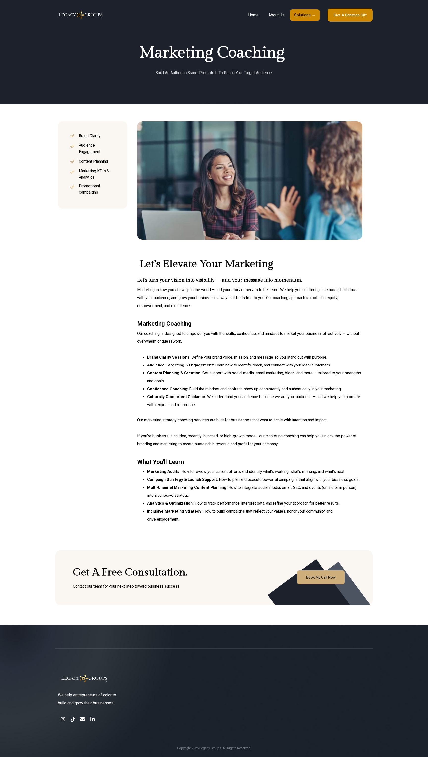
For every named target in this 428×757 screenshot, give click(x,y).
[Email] (83, 719)
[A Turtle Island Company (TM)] (99, 15)
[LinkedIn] (93, 719)
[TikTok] (73, 719)
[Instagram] (63, 719)
